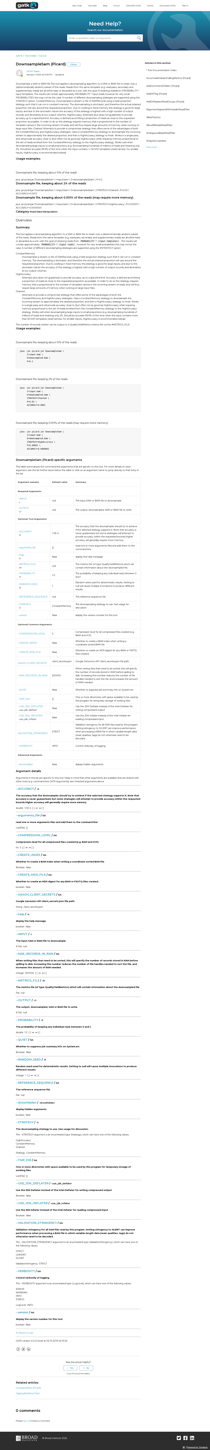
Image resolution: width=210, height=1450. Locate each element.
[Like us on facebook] (185, 1438)
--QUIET (22, 689)
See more (151, 147)
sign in (26, 1421)
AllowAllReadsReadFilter (159, 125)
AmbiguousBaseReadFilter (160, 133)
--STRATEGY (24, 604)
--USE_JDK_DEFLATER (30, 706)
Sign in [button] (185, 5)
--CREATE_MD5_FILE (29, 652)
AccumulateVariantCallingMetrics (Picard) (168, 78)
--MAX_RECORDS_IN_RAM (32, 675)
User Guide (77, 5)
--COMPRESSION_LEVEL (32, 633)
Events (150, 5)
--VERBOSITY (25, 746)
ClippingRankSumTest (28, 1393)
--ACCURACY (25, 531)
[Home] (27, 5)
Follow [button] (73, 64)
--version (22, 615)
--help (21, 555)
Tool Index (92, 5)
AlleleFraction (153, 117)
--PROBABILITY (26, 573)
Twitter (23, 1351)
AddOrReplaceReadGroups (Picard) (165, 101)
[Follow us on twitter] (179, 1438)
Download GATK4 (168, 5)
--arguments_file (27, 547)
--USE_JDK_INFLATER (30, 715)
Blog (105, 5)
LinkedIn (28, 1351)
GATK (19, 55)
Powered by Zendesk (197, 1447)
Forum (117, 5)
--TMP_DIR (24, 699)
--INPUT (22, 498)
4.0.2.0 (42, 55)
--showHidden (25, 764)
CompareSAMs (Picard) (28, 1387)
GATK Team (33, 71)
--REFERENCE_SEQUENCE (33, 596)
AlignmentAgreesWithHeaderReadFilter (168, 109)
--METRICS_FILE (27, 564)
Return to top (25, 1332)
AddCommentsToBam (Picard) (162, 86)
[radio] (70, 1367)
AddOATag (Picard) (156, 93)
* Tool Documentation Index (161, 70)
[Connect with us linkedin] (192, 1438)
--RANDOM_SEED (28, 584)
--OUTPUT (23, 508)
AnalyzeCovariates (156, 140)
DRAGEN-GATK (133, 5)
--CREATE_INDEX (27, 643)
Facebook (18, 1351)
